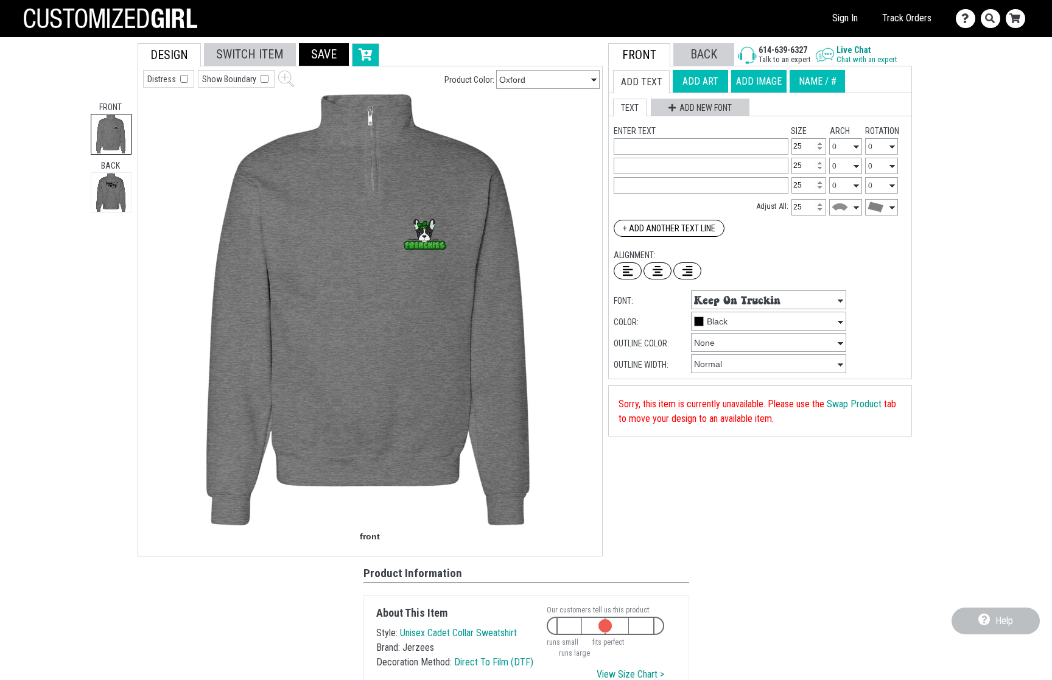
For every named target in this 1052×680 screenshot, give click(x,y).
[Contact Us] (968, 18)
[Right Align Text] (687, 270)
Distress (162, 79)
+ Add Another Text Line (669, 228)
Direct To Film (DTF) (493, 662)
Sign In (845, 18)
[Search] (993, 18)
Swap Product (854, 404)
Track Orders (906, 18)
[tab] (111, 134)
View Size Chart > (630, 674)
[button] (324, 54)
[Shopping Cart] (1018, 18)
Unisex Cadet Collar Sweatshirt (458, 633)
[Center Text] (657, 270)
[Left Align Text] (628, 270)
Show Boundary (230, 79)
